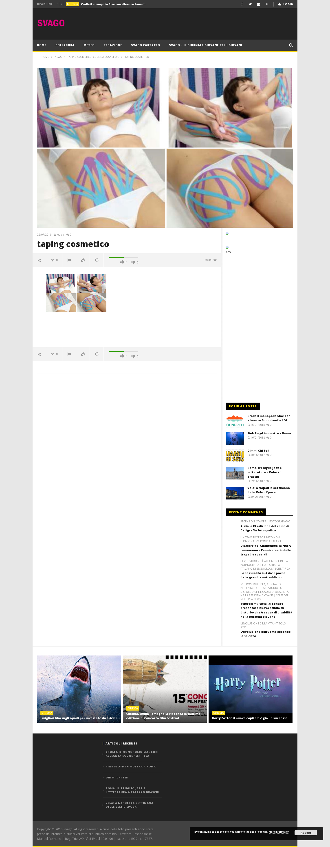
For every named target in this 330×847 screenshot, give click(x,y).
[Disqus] (127, 442)
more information (279, 831)
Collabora (65, 45)
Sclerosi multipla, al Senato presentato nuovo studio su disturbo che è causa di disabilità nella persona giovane (266, 610)
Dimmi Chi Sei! (258, 450)
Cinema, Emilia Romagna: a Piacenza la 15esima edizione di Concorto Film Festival (163, 716)
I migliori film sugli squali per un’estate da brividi (78, 718)
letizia (60, 234)
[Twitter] (250, 4)
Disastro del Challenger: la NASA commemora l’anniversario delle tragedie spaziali (265, 550)
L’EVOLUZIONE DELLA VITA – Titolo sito (263, 625)
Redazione (113, 45)
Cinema (47, 712)
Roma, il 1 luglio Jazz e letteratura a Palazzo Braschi (264, 472)
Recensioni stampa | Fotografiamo (265, 521)
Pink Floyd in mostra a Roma (101, 4)
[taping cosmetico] (76, 293)
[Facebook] (242, 4)
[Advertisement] (211, 23)
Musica (72, 4)
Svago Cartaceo (145, 45)
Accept (306, 833)
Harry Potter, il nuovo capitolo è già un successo (250, 718)
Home (41, 45)
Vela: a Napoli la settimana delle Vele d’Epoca (268, 490)
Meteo (89, 45)
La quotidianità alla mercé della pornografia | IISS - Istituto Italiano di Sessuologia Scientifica (265, 565)
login (288, 4)
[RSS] (267, 4)
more (209, 260)
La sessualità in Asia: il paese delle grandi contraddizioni (263, 575)
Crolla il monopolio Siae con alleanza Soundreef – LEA (268, 418)
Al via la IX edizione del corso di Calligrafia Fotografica (264, 528)
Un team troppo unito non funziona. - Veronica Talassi (260, 539)
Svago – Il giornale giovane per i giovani (205, 45)
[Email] (259, 4)
